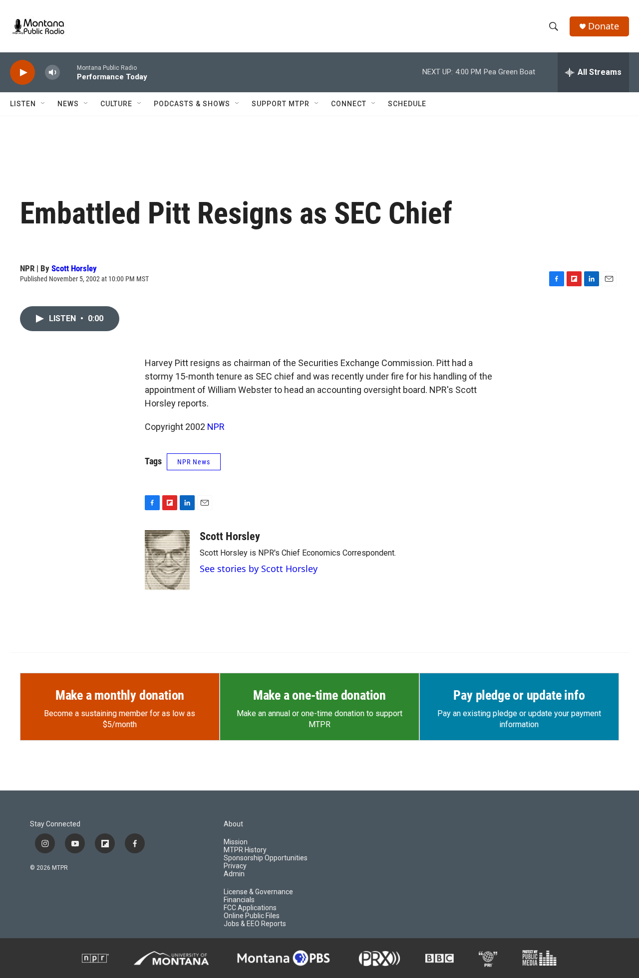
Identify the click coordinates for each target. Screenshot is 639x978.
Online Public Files (252, 916)
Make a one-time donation (319, 695)
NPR (216, 426)
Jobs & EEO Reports (255, 924)
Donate (603, 26)
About (233, 824)
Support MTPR (281, 104)
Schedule (407, 104)
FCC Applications (250, 908)
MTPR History (245, 850)
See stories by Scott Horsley (259, 569)
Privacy (235, 866)
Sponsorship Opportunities (266, 858)
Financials (239, 900)
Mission (236, 842)
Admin (234, 874)
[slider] (68, 72)
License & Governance (258, 892)
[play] (22, 72)
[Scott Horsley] (167, 560)
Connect (348, 104)
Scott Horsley (74, 268)
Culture (116, 104)
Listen (23, 104)
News (68, 104)
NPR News (193, 462)
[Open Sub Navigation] (43, 104)
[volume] (52, 72)
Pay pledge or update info (519, 695)
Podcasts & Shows (192, 104)
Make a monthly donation (119, 695)
